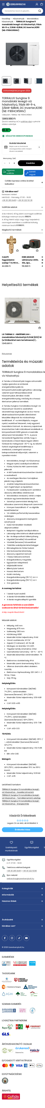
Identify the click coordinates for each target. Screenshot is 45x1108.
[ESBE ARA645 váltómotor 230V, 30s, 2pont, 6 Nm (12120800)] (31, 244)
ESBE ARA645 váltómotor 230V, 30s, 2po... (30, 260)
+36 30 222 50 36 (25, 200)
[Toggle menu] (3, 4)
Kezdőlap (6, 18)
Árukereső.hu (19, 1052)
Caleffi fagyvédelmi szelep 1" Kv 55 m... (10, 260)
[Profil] (36, 4)
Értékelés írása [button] (22, 829)
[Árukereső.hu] (8, 1050)
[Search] (39, 10)
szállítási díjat (26, 121)
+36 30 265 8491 (9, 200)
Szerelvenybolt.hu (16, 947)
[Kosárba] (17, 250)
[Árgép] (36, 1050)
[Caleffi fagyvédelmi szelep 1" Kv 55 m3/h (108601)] (11, 244)
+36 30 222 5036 (29, 870)
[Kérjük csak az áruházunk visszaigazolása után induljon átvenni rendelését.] (39, 147)
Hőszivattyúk (18, 18)
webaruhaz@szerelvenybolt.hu (20, 878)
